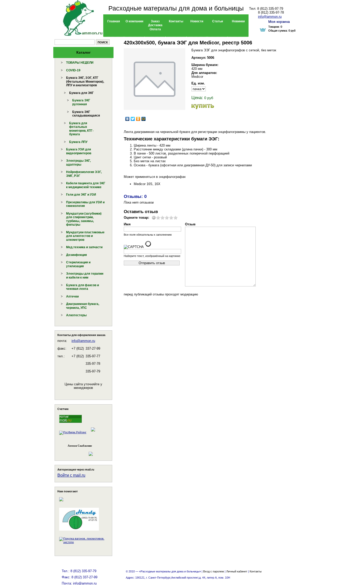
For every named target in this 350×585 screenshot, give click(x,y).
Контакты (256, 571)
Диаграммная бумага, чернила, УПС (82, 306)
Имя (127, 224)
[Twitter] (133, 119)
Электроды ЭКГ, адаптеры (78, 162)
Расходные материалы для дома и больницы (176, 8)
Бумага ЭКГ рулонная (81, 102)
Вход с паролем (213, 571)
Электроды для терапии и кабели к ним (84, 275)
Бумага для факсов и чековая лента (82, 287)
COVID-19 (73, 70)
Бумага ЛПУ (78, 142)
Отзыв (190, 224)
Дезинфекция (76, 255)
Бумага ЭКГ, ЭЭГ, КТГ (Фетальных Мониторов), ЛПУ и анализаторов (85, 81)
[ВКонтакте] (127, 119)
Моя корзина (279, 22)
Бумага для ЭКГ (81, 93)
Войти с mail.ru (71, 475)
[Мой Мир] (143, 119)
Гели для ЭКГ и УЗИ (81, 194)
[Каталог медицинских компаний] (93, 432)
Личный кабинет (236, 571)
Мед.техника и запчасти (84, 247)
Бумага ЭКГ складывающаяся (86, 114)
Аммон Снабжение (80, 445)
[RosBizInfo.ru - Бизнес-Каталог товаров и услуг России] (76, 451)
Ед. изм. (198, 83)
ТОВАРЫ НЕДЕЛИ (80, 62)
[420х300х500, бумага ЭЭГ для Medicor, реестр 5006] (154, 79)
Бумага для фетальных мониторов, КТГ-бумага (81, 128)
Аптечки (72, 296)
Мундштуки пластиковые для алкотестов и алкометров (85, 236)
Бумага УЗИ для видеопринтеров (78, 151)
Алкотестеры (76, 315)
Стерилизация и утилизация (78, 264)
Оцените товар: (136, 217)
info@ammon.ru (83, 341)
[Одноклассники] (138, 119)
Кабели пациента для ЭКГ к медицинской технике (85, 185)
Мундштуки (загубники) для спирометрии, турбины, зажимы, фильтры (83, 219)
